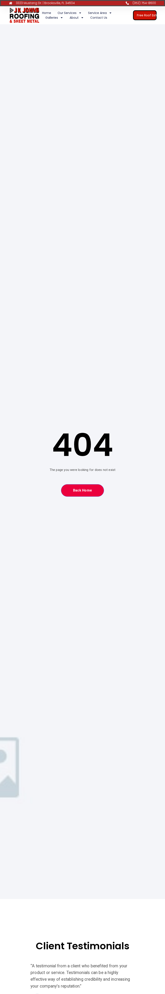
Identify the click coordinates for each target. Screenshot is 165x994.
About (74, 17)
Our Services (67, 13)
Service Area (97, 13)
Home (46, 13)
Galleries (51, 17)
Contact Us (98, 17)
